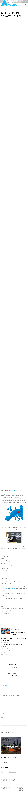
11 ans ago (13, 20)
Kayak (6, 588)
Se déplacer (4, 9)
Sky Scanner (12, 588)
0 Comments (19, 20)
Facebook (5, 762)
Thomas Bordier (6, 20)
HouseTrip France (21, 600)
